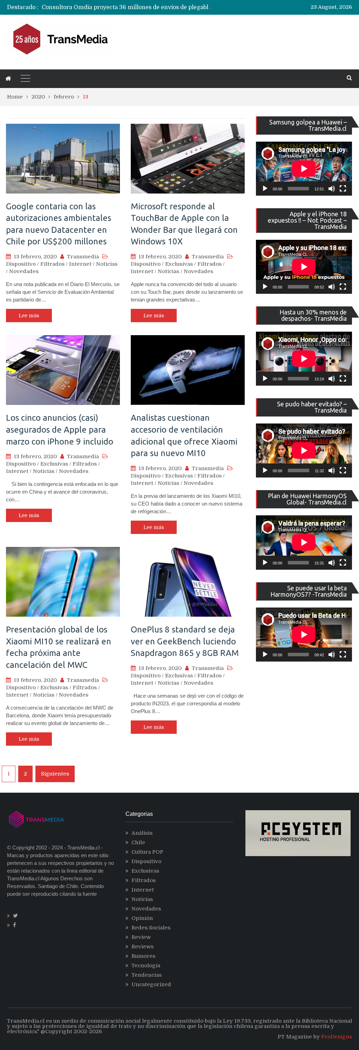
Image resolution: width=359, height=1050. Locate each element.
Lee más (29, 315)
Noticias (106, 264)
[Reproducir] (265, 188)
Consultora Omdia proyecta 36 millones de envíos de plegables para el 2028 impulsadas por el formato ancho (192, 7)
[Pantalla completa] (342, 188)
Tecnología (145, 965)
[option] (128, 7)
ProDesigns (336, 1037)
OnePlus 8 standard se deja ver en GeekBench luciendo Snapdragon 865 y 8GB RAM (185, 641)
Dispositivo (21, 264)
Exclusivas (179, 264)
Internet (80, 264)
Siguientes (55, 774)
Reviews (142, 946)
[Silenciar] (331, 188)
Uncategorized (151, 984)
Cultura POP (147, 852)
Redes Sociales (150, 927)
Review (141, 937)
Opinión (142, 918)
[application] (304, 169)
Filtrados (52, 264)
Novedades (24, 271)
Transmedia (83, 256)
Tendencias (146, 975)
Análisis (142, 833)
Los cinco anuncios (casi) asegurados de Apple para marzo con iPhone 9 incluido (59, 429)
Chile (138, 842)
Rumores (143, 956)
